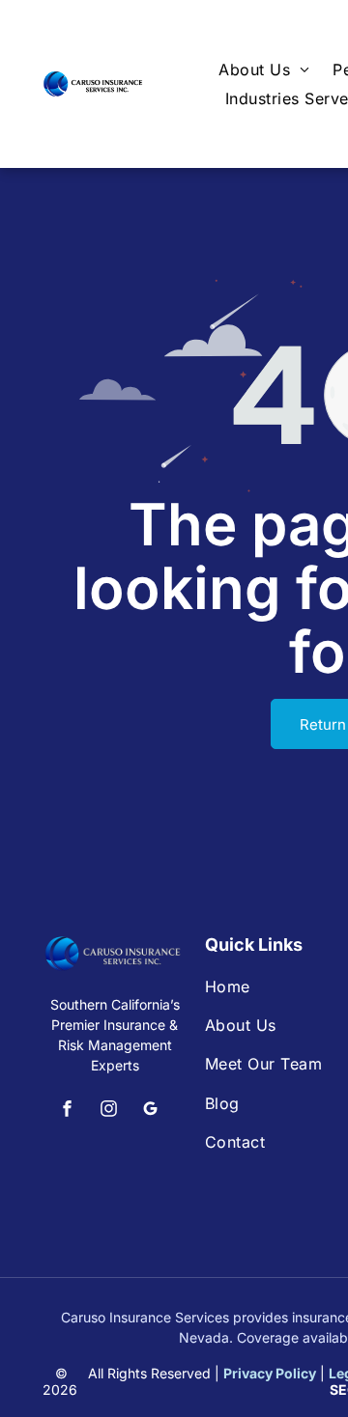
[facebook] (67, 1110)
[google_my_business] (150, 1110)
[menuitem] (264, 69)
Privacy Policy (269, 1373)
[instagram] (109, 1110)
